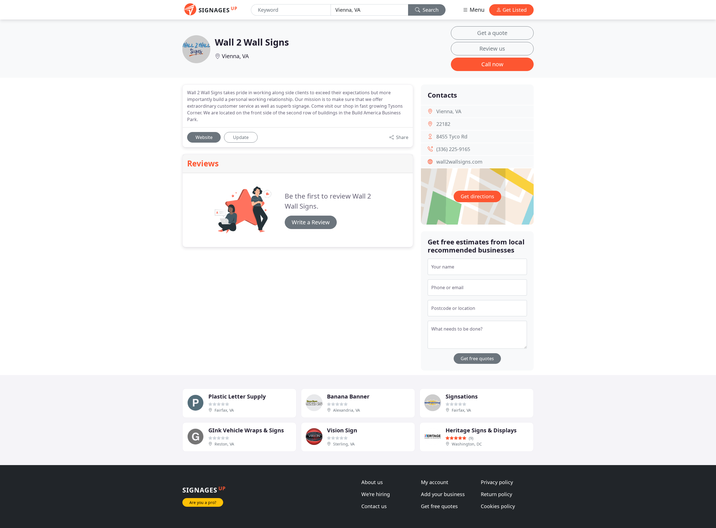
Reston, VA (224, 444)
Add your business (443, 494)
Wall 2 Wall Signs (252, 42)
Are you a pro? (202, 502)
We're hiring (375, 494)
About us (372, 482)
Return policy (496, 494)
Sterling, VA (344, 444)
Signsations (462, 396)
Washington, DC (467, 444)
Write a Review (311, 222)
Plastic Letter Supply (237, 396)
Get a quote (492, 33)
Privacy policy (497, 482)
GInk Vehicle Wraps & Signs (246, 430)
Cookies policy (498, 506)
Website (204, 137)
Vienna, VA (235, 56)
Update (241, 137)
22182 (443, 124)
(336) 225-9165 (453, 149)
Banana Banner (348, 396)
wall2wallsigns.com (459, 161)
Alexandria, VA (346, 410)
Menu (476, 9)
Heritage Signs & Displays (481, 430)
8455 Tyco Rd (451, 136)
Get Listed (514, 9)
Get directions (477, 196)
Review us (492, 48)
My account (434, 482)
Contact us (374, 506)
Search (430, 9)
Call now (492, 64)
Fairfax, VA (224, 410)
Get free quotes (477, 358)
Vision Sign (342, 430)
